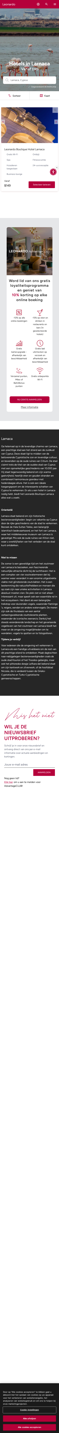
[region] (29, 1408)
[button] (38, 4)
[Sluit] (56, 167)
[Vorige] (3, 122)
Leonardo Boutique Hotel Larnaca (24, 149)
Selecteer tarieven (42, 184)
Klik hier (8, 782)
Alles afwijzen (29, 1418)
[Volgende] (56, 122)
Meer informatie (29, 407)
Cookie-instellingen (29, 1410)
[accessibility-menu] (53, 172)
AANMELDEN (44, 772)
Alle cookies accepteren (29, 1427)
